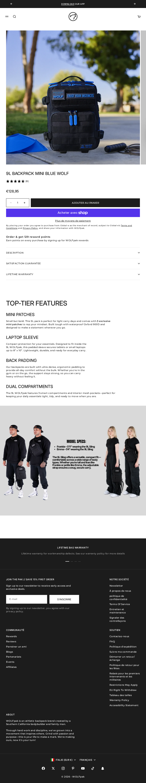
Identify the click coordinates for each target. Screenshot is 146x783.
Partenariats (13, 656)
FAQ (112, 641)
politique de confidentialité (118, 598)
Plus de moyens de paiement (73, 220)
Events (10, 661)
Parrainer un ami (16, 646)
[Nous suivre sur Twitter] (53, 768)
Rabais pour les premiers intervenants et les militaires (125, 676)
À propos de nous (120, 590)
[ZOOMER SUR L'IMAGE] (131, 154)
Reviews (11, 641)
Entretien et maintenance (118, 611)
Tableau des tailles (121, 695)
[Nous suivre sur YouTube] (83, 768)
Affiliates (11, 667)
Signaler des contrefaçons (118, 619)
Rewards (11, 636)
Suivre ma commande (123, 651)
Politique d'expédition (123, 646)
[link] (17, 181)
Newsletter (116, 585)
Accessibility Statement (124, 705)
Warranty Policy (119, 700)
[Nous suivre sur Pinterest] (73, 768)
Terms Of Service (120, 604)
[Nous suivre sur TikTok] (93, 768)
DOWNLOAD (67, 4)
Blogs (9, 651)
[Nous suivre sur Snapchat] (103, 768)
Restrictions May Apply (124, 684)
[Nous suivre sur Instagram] (63, 768)
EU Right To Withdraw (123, 690)
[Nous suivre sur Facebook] (43, 768)
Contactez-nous (119, 636)
